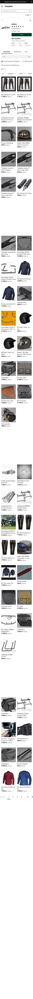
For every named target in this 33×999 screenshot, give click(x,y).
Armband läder (21, 581)
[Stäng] (31, 2)
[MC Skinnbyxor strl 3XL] (8, 84)
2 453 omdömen (16, 28)
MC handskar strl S (23, 738)
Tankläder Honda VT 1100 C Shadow (7, 169)
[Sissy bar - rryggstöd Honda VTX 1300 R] (8, 729)
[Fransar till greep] (24, 754)
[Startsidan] (8, 6)
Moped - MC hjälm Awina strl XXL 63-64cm (24, 353)
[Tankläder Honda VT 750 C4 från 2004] (24, 159)
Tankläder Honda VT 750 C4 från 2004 (23, 169)
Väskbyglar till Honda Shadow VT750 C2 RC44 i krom (7, 119)
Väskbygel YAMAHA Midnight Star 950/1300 (24, 119)
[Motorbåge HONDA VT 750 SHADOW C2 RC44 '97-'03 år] (8, 522)
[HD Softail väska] (8, 597)
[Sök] (30, 10)
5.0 (23, 26)
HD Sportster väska (7, 401)
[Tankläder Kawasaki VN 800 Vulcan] (8, 243)
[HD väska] (24, 597)
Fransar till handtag (7, 143)
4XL (18, 92)
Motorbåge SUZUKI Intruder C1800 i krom (23, 253)
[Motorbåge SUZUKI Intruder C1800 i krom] (24, 243)
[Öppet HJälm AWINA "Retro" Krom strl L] (24, 134)
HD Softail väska (6, 606)
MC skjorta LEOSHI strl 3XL (8, 788)
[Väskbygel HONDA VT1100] (8, 645)
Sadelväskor (5, 377)
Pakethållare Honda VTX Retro (23, 482)
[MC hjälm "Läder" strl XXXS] (8, 343)
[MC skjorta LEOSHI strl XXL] (24, 268)
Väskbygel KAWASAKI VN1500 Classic (23, 507)
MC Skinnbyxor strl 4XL (24, 94)
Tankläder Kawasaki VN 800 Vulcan (8, 253)
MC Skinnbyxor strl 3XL (8, 94)
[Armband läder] (24, 572)
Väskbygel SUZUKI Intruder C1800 (22, 714)
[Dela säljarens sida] (30, 20)
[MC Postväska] (24, 391)
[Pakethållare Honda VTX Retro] (24, 471)
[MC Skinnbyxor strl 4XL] (24, 84)
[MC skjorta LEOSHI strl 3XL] (8, 778)
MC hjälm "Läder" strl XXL (23, 328)
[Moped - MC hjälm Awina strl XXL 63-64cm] (24, 343)
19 (27, 797)
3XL (2, 92)
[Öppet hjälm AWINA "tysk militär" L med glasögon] (24, 547)
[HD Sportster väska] (8, 391)
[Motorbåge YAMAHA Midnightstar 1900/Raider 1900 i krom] (8, 620)
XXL (18, 277)
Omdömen (17, 52)
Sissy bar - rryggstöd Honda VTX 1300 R (7, 739)
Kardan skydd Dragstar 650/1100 (8, 482)
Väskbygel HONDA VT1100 (6, 655)
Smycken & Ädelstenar (11, 65)
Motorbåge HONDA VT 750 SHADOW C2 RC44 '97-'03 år (8, 532)
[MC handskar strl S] (24, 729)
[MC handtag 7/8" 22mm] (24, 184)
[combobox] (16, 10)
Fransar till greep (22, 764)
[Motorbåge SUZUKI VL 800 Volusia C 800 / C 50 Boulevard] (8, 318)
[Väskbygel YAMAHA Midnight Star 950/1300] (24, 108)
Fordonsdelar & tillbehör (11, 61)
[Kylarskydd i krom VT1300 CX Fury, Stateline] (8, 497)
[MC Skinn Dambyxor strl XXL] (8, 547)
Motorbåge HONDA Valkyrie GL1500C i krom (8, 278)
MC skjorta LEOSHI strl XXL (24, 279)
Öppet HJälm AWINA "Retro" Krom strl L (23, 144)
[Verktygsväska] (24, 293)
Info (26, 52)
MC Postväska (21, 401)
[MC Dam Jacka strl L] (8, 572)
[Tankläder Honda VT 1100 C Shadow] (8, 159)
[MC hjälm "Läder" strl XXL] (24, 318)
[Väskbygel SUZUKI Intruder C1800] (24, 704)
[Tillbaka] (2, 20)
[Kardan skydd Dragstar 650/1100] (8, 471)
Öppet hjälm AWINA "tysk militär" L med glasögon (23, 557)
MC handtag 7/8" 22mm (24, 193)
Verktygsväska (21, 302)
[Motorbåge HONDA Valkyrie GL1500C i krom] (8, 268)
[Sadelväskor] (8, 368)
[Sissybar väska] (24, 368)
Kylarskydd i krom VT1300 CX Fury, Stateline (6, 507)
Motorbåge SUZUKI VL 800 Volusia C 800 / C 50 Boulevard (8, 328)
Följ (21, 34)
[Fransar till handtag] (8, 134)
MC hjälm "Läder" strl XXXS (7, 353)
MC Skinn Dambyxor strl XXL (8, 558)
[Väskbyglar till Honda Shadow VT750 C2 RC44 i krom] (8, 108)
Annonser (6, 52)
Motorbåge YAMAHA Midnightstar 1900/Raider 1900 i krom (7, 630)
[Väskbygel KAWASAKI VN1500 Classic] (24, 497)
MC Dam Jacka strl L (7, 583)
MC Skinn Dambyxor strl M (24, 533)
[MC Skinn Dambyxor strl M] (24, 522)
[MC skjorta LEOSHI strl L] (8, 293)
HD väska (20, 606)
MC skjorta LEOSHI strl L (8, 304)
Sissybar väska (21, 377)
